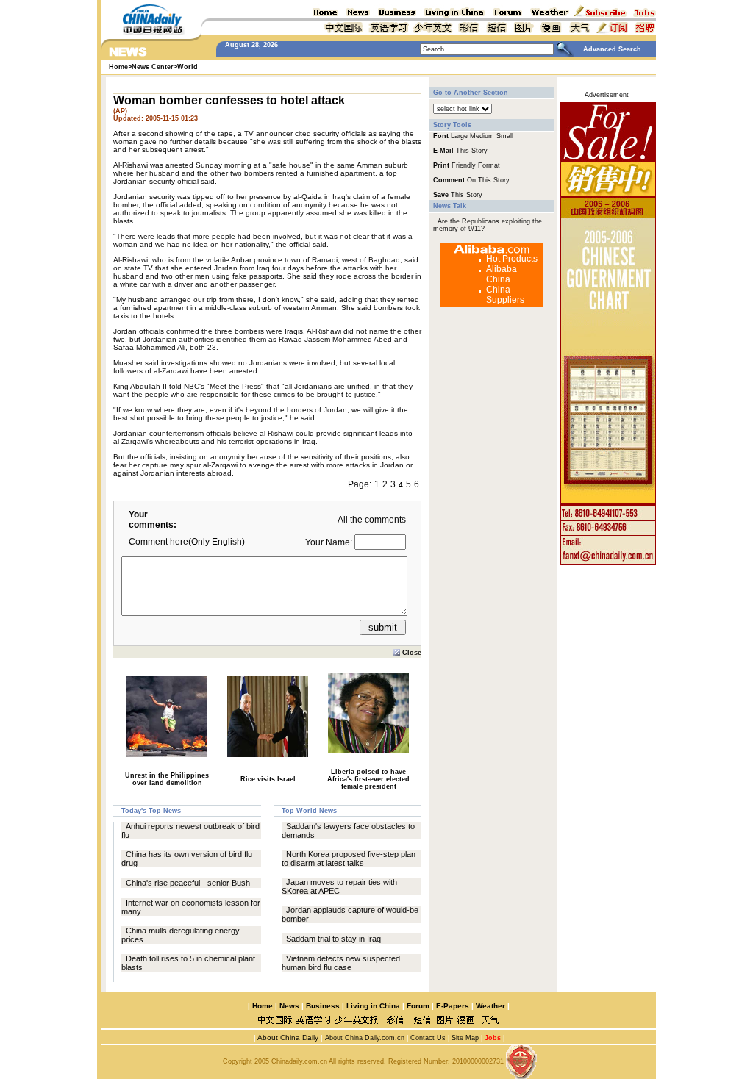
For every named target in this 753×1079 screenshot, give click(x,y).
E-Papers (452, 1006)
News (289, 1006)
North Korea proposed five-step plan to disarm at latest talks (348, 858)
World (187, 67)
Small (504, 136)
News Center (153, 67)
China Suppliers (505, 294)
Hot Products (512, 259)
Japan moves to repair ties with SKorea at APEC (339, 886)
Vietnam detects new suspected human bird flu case (341, 963)
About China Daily (287, 1037)
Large (459, 136)
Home (262, 1006)
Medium (482, 136)
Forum (418, 1006)
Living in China (373, 1006)
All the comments (372, 520)
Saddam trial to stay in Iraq (333, 938)
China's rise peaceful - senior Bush (188, 882)
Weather (489, 1006)
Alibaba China (501, 274)
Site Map (465, 1038)
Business (323, 1006)
